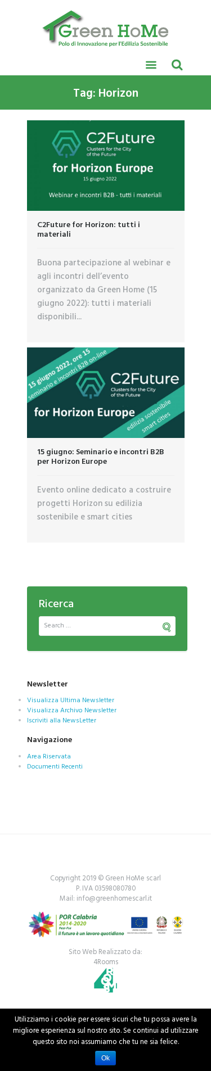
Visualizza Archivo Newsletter (71, 710)
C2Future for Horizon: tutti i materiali (88, 230)
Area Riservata (49, 756)
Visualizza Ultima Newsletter (70, 700)
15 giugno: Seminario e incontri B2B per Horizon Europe (100, 457)
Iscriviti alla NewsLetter (61, 720)
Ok (105, 1058)
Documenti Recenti (55, 766)
